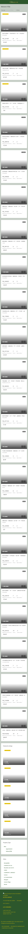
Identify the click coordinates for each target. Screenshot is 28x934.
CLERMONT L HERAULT (9, 872)
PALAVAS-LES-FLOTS (9, 867)
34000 (5, 870)
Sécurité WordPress (10, 923)
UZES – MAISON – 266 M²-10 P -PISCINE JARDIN (14, 730)
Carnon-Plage (7, 882)
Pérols (5, 884)
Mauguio (6, 879)
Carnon (5, 874)
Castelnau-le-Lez (8, 865)
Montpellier (7, 863)
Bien (5, 846)
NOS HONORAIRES (5, 926)
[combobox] (10, 10)
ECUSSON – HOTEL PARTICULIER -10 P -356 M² (14, 625)
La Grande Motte (8, 877)
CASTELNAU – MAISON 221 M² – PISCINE (12, 68)
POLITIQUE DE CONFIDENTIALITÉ (17, 926)
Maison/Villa (9, 851)
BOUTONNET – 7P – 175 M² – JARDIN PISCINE (13, 590)
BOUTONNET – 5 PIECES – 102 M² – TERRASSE (13, 555)
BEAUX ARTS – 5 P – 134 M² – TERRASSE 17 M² (14, 103)
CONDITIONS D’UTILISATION (7, 928)
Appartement (9, 848)
